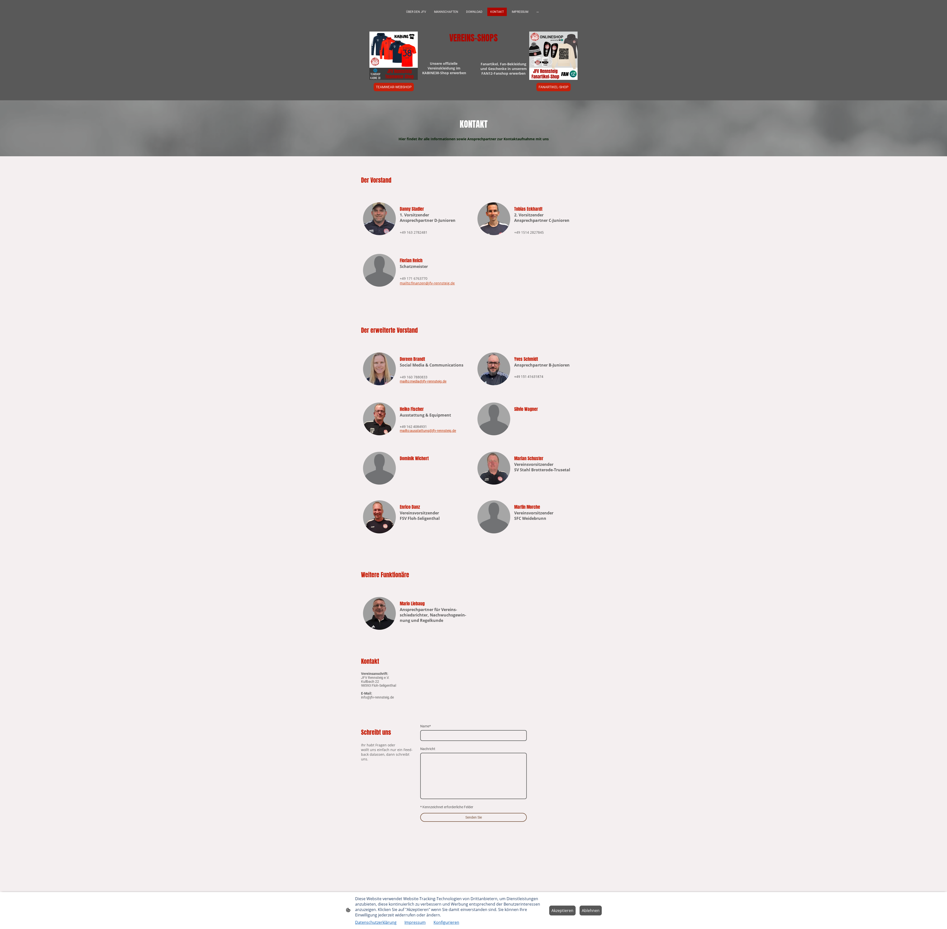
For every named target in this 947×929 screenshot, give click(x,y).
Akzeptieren (562, 910)
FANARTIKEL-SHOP (553, 87)
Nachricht (427, 749)
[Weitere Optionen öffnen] (537, 12)
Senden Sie (473, 817)
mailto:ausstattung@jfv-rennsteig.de (428, 431)
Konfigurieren (446, 922)
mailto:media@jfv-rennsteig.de (423, 381)
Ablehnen (591, 910)
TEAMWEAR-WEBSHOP (394, 87)
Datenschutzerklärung (376, 922)
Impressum (415, 922)
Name (425, 726)
